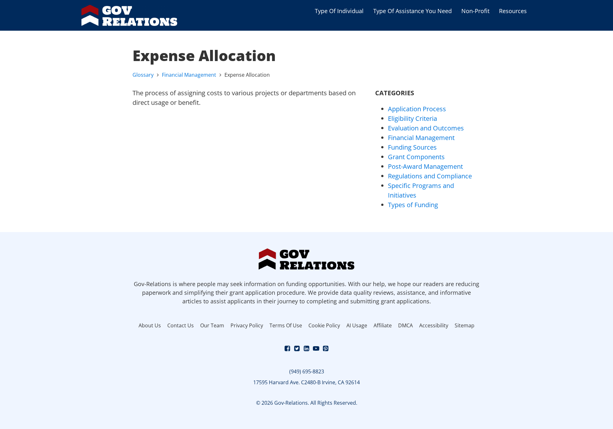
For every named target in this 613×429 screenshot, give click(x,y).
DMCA (405, 325)
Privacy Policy (247, 325)
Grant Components (416, 156)
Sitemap (464, 325)
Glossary (143, 74)
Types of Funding (413, 204)
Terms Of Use (285, 325)
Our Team (212, 325)
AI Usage (356, 325)
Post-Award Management (425, 166)
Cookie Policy (324, 325)
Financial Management (189, 74)
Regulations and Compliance (430, 176)
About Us (150, 325)
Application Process (417, 109)
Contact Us (180, 325)
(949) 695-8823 (306, 371)
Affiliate (383, 325)
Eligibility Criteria (412, 118)
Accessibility (433, 325)
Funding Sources (412, 147)
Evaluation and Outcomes (426, 128)
